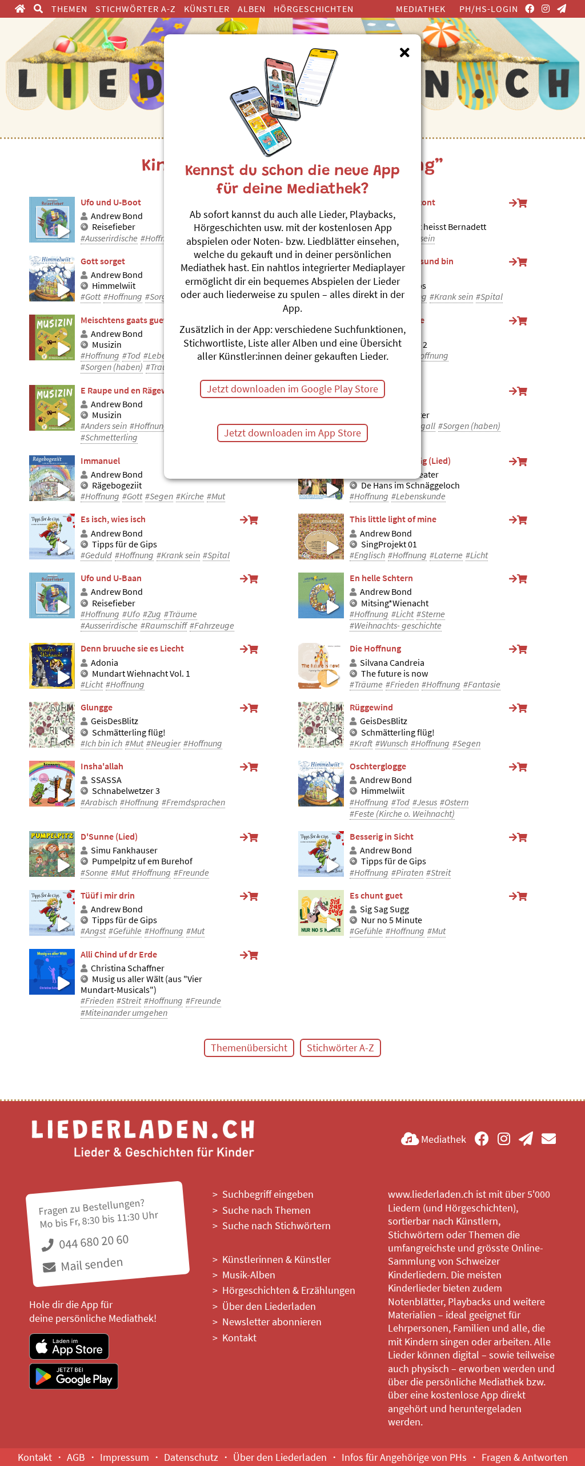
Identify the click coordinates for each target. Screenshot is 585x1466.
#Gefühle (125, 930)
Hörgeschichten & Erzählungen (288, 1290)
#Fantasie (481, 684)
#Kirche (190, 496)
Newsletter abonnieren (272, 1321)
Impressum (124, 1457)
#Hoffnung (160, 238)
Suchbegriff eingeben (268, 1194)
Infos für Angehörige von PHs (404, 1457)
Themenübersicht (249, 1047)
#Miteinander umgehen (124, 1012)
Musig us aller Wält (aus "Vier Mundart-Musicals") (141, 984)
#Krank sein (451, 296)
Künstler (207, 8)
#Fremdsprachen (193, 802)
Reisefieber (113, 226)
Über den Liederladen (269, 1306)
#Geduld (96, 555)
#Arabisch (99, 802)
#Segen (159, 496)
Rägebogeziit (117, 485)
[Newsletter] (562, 8)
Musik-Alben (248, 1274)
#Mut (216, 496)
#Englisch (367, 555)
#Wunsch (391, 743)
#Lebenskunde (418, 496)
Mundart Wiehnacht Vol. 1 (141, 673)
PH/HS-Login (488, 8)
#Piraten (407, 872)
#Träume (180, 614)
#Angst (93, 930)
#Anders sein (104, 425)
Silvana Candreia (392, 662)
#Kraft (361, 743)
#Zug (152, 614)
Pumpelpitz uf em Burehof (142, 861)
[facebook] (530, 8)
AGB (76, 1457)
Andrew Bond (117, 215)
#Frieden (402, 684)
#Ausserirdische (109, 238)
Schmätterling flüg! (129, 732)
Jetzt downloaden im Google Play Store (292, 388)
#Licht (477, 555)
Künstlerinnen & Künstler (276, 1259)
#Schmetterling (109, 437)
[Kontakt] (549, 1139)
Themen (69, 8)
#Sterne (430, 614)
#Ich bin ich (101, 743)
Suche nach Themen (266, 1210)
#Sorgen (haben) (112, 366)
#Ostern (454, 802)
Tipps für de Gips (393, 285)
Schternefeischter (395, 415)
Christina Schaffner (128, 968)
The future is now (394, 673)
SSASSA (106, 779)
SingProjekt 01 (389, 544)
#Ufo (131, 614)
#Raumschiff (164, 625)
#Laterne (446, 555)
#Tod (131, 355)
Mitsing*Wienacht (394, 603)
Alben (252, 8)
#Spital (489, 296)
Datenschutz (191, 1457)
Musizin (107, 344)
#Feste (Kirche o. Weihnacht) (402, 813)
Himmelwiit (113, 285)
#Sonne (94, 872)
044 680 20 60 (92, 1241)
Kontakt (239, 1337)
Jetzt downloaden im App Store (292, 432)
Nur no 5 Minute (391, 920)
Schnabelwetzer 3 (126, 790)
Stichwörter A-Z (135, 8)
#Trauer (160, 366)
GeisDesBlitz (114, 721)
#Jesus (424, 802)
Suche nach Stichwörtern (276, 1225)
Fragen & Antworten (525, 1457)
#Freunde (191, 872)
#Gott (91, 296)
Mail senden (91, 1264)
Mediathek (421, 8)
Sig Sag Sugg (384, 909)
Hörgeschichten (314, 8)
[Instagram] (546, 8)
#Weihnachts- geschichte (396, 625)
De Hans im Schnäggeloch (410, 485)
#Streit (438, 872)
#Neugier (163, 743)
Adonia (104, 662)
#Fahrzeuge (212, 625)
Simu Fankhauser (124, 850)
